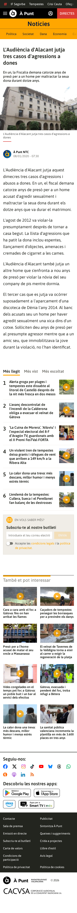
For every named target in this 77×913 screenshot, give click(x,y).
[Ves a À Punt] (21, 13)
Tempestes (36, 4)
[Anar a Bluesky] (51, 766)
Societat (28, 34)
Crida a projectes (51, 841)
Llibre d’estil (48, 848)
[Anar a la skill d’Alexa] (9, 804)
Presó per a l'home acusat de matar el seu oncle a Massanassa (18, 650)
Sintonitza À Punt (51, 826)
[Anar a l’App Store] (47, 793)
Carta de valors (13, 848)
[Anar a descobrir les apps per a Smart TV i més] (36, 804)
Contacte (9, 818)
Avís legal (46, 855)
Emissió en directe (15, 833)
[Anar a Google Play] (17, 793)
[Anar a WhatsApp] (69, 766)
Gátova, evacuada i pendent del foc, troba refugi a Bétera (55, 690)
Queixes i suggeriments (55, 833)
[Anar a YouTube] (42, 766)
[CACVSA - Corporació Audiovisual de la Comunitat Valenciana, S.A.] (32, 891)
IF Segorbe (18, 4)
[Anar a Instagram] (24, 766)
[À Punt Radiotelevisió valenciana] (25, 880)
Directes (67, 13)
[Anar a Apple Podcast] (15, 774)
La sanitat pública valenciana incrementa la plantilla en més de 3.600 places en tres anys (57, 733)
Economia (60, 34)
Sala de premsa (13, 826)
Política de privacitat (16, 867)
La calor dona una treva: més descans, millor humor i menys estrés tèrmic (19, 733)
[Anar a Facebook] (6, 766)
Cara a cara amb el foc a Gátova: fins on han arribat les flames (19, 613)
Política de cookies (52, 867)
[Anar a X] (15, 766)
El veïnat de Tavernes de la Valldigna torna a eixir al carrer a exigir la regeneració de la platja (56, 652)
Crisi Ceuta (54, 4)
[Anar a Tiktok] (33, 766)
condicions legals (42, 543)
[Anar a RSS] (33, 774)
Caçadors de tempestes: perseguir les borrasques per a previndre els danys (57, 613)
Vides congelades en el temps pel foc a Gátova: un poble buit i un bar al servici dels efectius (19, 692)
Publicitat (46, 818)
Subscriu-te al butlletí (17, 841)
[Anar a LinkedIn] (24, 774)
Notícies (39, 23)
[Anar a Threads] (60, 766)
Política (11, 34)
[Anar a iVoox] (6, 774)
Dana (43, 34)
